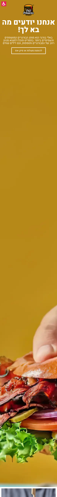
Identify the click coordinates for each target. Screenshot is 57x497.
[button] (3, 3)
